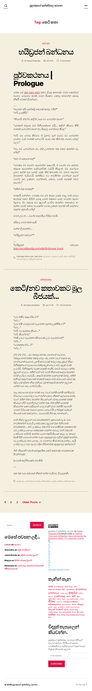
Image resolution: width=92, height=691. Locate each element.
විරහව (74, 612)
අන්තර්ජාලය (53, 593)
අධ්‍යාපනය (47, 256)
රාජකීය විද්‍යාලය (53, 612)
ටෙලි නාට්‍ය (59, 602)
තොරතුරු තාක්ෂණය (70, 602)
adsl (75, 587)
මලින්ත (66, 609)
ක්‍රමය (78, 596)
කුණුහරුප (20, 481)
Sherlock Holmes (54, 589)
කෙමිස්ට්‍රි (71, 256)
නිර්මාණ (74, 604)
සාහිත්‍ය (59, 481)
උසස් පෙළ (59, 596)
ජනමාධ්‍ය (82, 599)
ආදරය (73, 593)
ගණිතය (59, 599)
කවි (74, 596)
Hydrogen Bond (23, 256)
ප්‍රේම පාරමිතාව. (24, 550)
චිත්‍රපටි (63, 599)
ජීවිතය (51, 601)
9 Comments (65, 61)
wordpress (70, 589)
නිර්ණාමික (46, 481)
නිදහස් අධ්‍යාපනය (66, 604)
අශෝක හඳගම (64, 593)
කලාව (69, 596)
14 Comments (65, 305)
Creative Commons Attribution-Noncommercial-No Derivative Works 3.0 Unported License (67, 536)
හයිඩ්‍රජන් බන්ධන (35, 259)
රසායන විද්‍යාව (22, 259)
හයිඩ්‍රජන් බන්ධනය (46, 52)
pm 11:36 (49, 305)
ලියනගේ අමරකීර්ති (65, 612)
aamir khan (68, 587)
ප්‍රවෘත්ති (50, 607)
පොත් (67, 607)
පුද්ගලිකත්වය (61, 607)
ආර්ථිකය (81, 593)
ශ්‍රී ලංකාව (80, 612)
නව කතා (37, 481)
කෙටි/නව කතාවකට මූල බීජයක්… (46, 292)
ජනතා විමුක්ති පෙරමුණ (73, 599)
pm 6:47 (50, 61)
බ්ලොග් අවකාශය (75, 607)
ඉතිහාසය (50, 596)
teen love (38, 256)
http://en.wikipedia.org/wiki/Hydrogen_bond (38, 248)
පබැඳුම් (53, 481)
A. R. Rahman (58, 587)
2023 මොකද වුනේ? (29, 555)
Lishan (7, 544)
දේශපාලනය (54, 604)
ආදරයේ (55, 256)
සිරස (49, 617)
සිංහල (58, 615)
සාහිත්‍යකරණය (46, 279)
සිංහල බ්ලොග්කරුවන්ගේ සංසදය (73, 615)
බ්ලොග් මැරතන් (55, 609)
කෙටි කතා (46, 43)
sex (32, 256)
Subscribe (56, 664)
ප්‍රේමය (55, 607)
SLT (63, 589)
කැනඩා (17, 544)
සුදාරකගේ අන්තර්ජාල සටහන (46, 5)
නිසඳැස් (80, 604)
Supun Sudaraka (33, 61)
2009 (50, 587)
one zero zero (32, 92)
